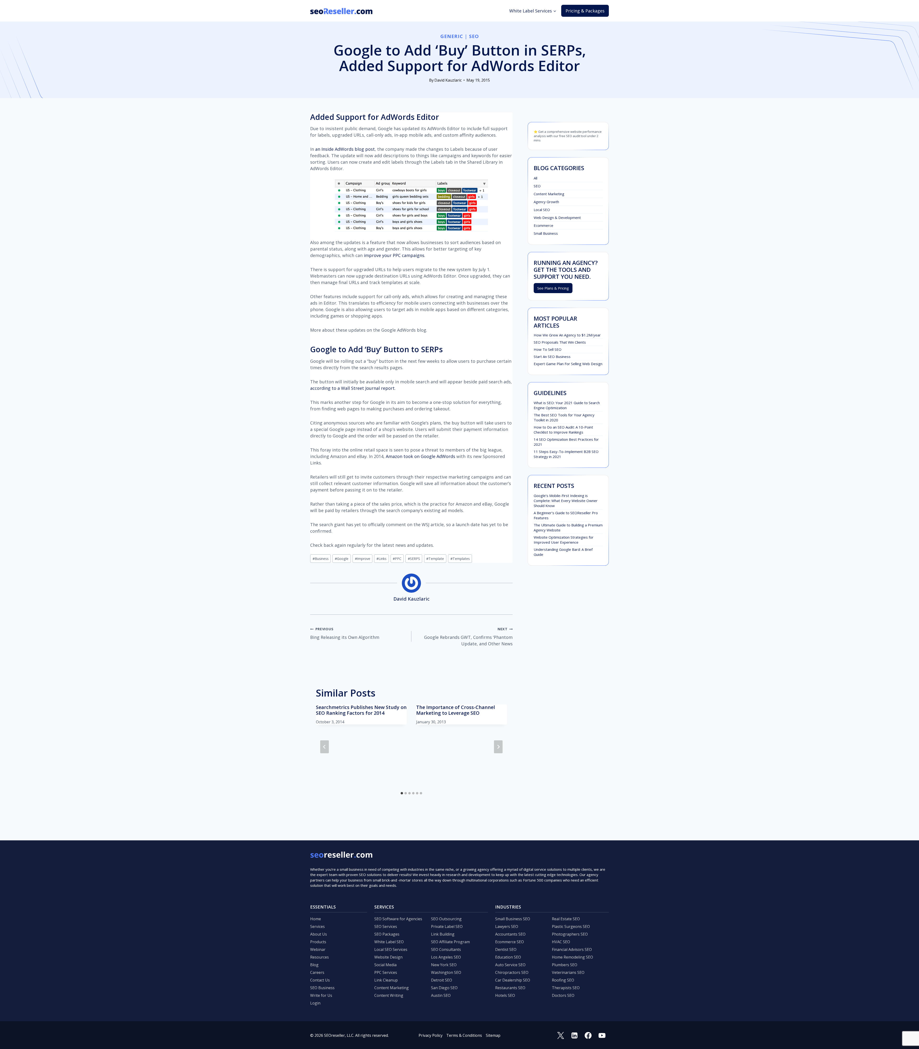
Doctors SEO (563, 995)
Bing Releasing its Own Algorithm (344, 633)
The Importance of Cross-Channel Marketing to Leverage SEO (455, 710)
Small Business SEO (512, 918)
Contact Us (320, 980)
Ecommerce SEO (509, 941)
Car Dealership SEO (512, 980)
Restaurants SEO (510, 987)
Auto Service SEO (510, 964)
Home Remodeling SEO (572, 957)
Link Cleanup (386, 980)
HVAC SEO (561, 941)
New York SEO (444, 964)
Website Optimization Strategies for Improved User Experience (564, 540)
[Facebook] (588, 1035)
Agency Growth (546, 201)
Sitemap (493, 1035)
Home (315, 918)
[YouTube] (602, 1035)
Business (321, 558)
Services (317, 926)
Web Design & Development (557, 217)
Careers (317, 972)
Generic (451, 36)
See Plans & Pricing (553, 288)
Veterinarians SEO (568, 972)
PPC (397, 558)
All (535, 178)
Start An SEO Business (552, 356)
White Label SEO (389, 941)
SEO (474, 36)
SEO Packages (386, 934)
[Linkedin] (574, 1035)
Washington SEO (446, 972)
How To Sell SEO (547, 349)
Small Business (546, 233)
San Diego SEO (444, 987)
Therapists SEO (566, 987)
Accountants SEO (510, 934)
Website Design (388, 957)
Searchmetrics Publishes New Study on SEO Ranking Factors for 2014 (361, 710)
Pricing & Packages (585, 11)
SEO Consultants (446, 949)
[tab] (402, 793)
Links (381, 558)
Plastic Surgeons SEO (571, 926)
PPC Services (385, 972)
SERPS (414, 558)
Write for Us (321, 995)
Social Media (385, 964)
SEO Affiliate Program (450, 941)
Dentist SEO (505, 949)
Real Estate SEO (566, 918)
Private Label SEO (447, 926)
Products (318, 941)
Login (315, 1003)
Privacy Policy (431, 1035)
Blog (314, 964)
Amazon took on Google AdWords (420, 456)
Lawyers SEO (506, 926)
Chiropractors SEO (511, 972)
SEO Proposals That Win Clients (560, 342)
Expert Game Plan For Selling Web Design (568, 363)
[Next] (498, 746)
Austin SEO (441, 995)
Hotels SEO (505, 995)
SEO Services (385, 926)
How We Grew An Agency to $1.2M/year (567, 335)
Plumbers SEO (564, 964)
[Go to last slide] (324, 746)
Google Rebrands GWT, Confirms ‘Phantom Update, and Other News (468, 637)
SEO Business (322, 987)
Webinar (317, 949)
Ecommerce (543, 225)
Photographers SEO (570, 934)
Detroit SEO (441, 980)
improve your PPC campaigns (394, 255)
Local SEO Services (390, 949)
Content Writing (388, 995)
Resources (319, 957)
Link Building (442, 934)
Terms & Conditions (464, 1035)
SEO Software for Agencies (398, 918)
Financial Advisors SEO (572, 949)
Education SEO (508, 957)
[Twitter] (561, 1035)
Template (435, 558)
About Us (318, 934)
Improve (362, 558)
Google (341, 558)
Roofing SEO (563, 980)
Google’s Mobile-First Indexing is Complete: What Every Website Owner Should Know (566, 500)
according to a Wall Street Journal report (352, 388)
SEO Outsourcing (446, 918)
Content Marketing (549, 193)
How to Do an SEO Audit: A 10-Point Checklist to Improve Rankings (563, 430)
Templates (460, 558)
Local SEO (542, 209)
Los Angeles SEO (446, 957)
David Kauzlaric (448, 80)
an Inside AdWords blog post (345, 149)
